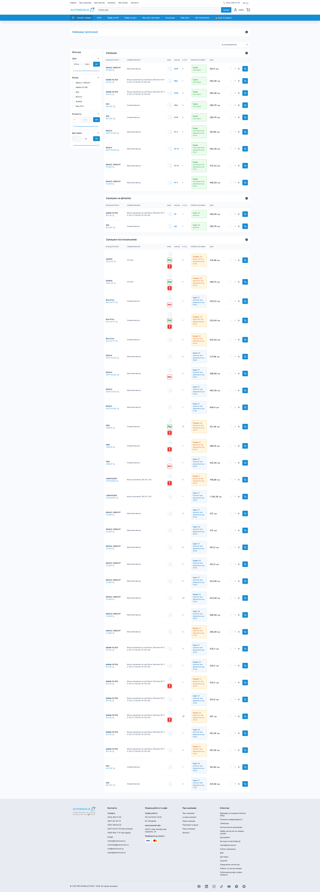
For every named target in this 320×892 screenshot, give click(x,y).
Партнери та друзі (190, 825)
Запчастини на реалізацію (231, 827)
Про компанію (85, 3)
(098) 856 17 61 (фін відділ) (119, 833)
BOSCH (79, 97)
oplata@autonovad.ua (117, 852)
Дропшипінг (225, 837)
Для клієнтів (99, 3)
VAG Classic (123, 3)
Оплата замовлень (228, 849)
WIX (77, 92)
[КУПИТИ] (245, 68)
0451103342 (111, 133)
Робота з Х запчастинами (231, 868)
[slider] (74, 70)
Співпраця (224, 823)
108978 (109, 428)
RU (247, 3)
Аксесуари (170, 18)
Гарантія (223, 861)
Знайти (226, 10)
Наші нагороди (188, 829)
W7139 (109, 82)
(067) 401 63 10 (114, 821)
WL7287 (109, 106)
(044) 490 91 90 (233, 3)
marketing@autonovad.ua (118, 845)
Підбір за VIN (112, 18)
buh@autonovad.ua (116, 849)
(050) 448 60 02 (114, 825)
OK (96, 64)
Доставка (224, 857)
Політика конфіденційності (231, 819)
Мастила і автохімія (151, 18)
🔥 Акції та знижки (223, 18)
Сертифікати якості (228, 845)
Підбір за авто (130, 18)
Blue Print (80, 106)
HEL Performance (202, 18)
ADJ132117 (110, 302)
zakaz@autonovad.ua (116, 841)
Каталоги (111, 3)
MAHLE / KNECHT (83, 83)
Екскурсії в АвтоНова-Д (230, 841)
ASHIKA (79, 101)
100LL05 (109, 261)
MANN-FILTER (82, 87)
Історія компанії (189, 817)
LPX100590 (111, 481)
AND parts (185, 18)
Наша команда (188, 821)
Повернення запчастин (230, 864)
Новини (73, 3)
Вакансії (186, 833)
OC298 (109, 70)
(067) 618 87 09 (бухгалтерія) (120, 829)
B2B (221, 853)
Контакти (134, 3)
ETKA (99, 18)
